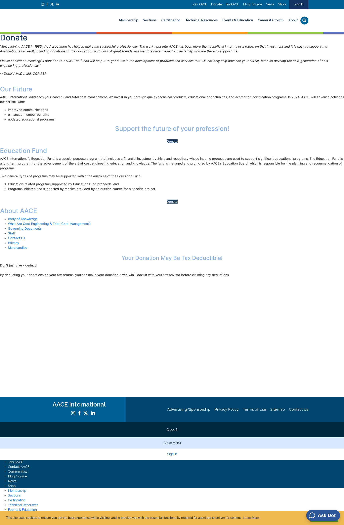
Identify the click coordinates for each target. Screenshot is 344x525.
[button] (172, 58)
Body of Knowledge (23, 219)
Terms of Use (254, 409)
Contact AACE (18, 467)
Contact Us (16, 238)
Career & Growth (271, 20)
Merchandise (17, 248)
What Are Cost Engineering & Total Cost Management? (49, 224)
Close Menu (172, 443)
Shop (282, 4)
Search (304, 20)
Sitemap (277, 409)
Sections (149, 20)
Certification (171, 20)
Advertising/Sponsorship (188, 409)
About (293, 20)
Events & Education (237, 20)
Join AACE (199, 4)
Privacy (13, 243)
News (270, 4)
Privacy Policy (226, 409)
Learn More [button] (251, 517)
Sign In (299, 4)
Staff (11, 233)
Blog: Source (252, 4)
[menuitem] (129, 20)
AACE (67, 20)
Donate (216, 4)
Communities (17, 471)
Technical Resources (201, 20)
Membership (128, 20)
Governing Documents (25, 228)
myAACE (232, 4)
